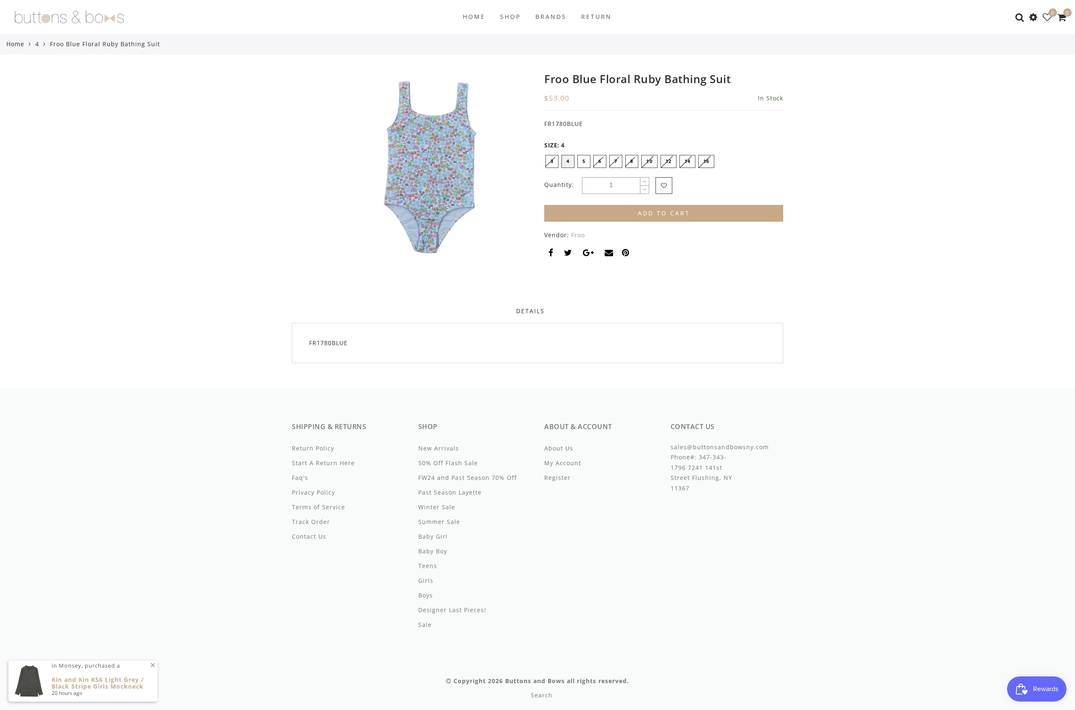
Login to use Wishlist (663, 185)
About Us (558, 448)
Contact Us (309, 536)
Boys (425, 595)
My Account (562, 463)
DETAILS (530, 311)
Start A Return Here (323, 463)
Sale (425, 625)
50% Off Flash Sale (448, 463)
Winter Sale (436, 507)
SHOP (510, 17)
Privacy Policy (313, 492)
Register (557, 478)
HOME (474, 17)
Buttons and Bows (535, 681)
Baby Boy (432, 551)
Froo (578, 235)
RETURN (596, 17)
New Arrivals (438, 448)
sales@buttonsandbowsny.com (720, 447)
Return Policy (313, 448)
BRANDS (550, 17)
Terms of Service (318, 507)
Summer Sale (439, 522)
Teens (427, 566)
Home (15, 44)
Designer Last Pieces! (452, 610)
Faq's (300, 478)
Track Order (311, 522)
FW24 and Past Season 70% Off (467, 478)
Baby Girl (433, 536)
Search (542, 695)
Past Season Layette (450, 492)
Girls (425, 580)
